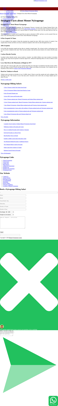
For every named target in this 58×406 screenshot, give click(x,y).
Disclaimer (5, 182)
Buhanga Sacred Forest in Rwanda (12, 150)
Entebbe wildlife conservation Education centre (15, 138)
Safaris (4, 9)
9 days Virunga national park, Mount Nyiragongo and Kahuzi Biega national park (23, 99)
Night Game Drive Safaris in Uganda (13, 147)
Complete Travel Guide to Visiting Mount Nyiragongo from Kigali (19, 123)
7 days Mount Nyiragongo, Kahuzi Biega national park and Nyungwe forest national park (25, 105)
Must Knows (6, 164)
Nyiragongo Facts (7, 170)
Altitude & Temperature (8, 166)
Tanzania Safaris (10, 16)
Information (13, 13)
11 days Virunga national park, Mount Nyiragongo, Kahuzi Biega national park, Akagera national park (28, 102)
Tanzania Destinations (11, 32)
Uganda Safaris (9, 10)
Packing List (6, 167)
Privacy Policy (6, 183)
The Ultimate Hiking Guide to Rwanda (13, 144)
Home (4, 8)
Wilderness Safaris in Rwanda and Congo (14, 126)
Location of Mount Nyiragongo (10, 186)
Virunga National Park (8, 18)
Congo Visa (6, 163)
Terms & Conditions (8, 184)
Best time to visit (7, 179)
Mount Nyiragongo (4, 13)
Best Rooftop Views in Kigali (11, 135)
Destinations (6, 25)
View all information (6, 153)
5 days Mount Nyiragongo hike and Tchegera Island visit (17, 114)
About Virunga (6, 177)
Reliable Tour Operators (8, 168)
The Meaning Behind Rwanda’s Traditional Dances (16, 141)
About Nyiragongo (7, 160)
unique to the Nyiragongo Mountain (22, 68)
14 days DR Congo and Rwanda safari (13, 96)
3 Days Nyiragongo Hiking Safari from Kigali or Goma (17, 90)
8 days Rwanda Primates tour (11, 93)
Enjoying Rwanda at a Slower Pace (12, 132)
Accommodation (7, 23)
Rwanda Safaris (10, 12)
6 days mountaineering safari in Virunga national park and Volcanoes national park (23, 111)
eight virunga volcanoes (30, 28)
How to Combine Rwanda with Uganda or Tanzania (16, 129)
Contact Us (5, 176)
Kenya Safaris (9, 14)
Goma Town (6, 161)
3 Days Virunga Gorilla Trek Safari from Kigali (15, 87)
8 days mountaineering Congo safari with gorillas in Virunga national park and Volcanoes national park (28, 108)
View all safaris (4, 117)
